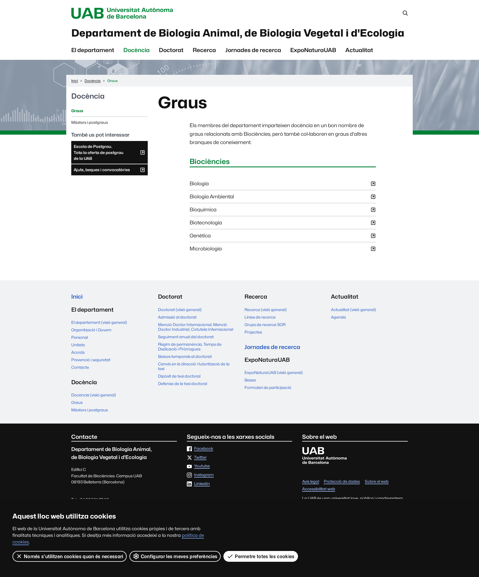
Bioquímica (203, 211)
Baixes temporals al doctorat (185, 356)
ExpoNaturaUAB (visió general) (273, 372)
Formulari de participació (267, 387)
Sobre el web (377, 481)
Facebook (203, 448)
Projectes (253, 332)
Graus (77, 110)
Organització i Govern (91, 329)
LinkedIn (202, 483)
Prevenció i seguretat (90, 359)
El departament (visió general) (99, 322)
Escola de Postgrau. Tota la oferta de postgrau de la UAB (98, 154)
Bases (250, 380)
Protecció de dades (342, 481)
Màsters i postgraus (89, 122)
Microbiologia (206, 250)
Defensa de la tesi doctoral (182, 383)
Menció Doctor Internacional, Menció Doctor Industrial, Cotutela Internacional (195, 327)
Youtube (202, 466)
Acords (78, 352)
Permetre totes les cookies (264, 556)
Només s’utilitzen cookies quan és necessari (73, 556)
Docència (136, 50)
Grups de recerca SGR (265, 324)
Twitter (200, 457)
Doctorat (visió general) (180, 309)
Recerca (204, 50)
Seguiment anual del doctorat (186, 336)
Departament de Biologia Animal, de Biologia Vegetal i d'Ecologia (237, 33)
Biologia (199, 185)
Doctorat (171, 50)
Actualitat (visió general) (353, 309)
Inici (77, 296)
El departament (92, 50)
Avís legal (310, 481)
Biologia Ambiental (212, 198)
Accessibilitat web (318, 489)
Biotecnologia (206, 224)
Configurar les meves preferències (179, 556)
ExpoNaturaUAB (313, 50)
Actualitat (359, 50)
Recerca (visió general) (265, 309)
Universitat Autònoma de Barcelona (123, 13)
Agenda (338, 317)
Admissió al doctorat (177, 317)
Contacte (80, 367)
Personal (79, 337)
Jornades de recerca (253, 50)
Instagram (204, 475)
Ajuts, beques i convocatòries (101, 171)
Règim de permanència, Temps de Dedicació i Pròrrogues (189, 346)
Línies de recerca (260, 317)
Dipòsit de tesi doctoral (179, 376)
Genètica (200, 237)
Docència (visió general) (93, 395)
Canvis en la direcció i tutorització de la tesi (194, 366)
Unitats (78, 344)
